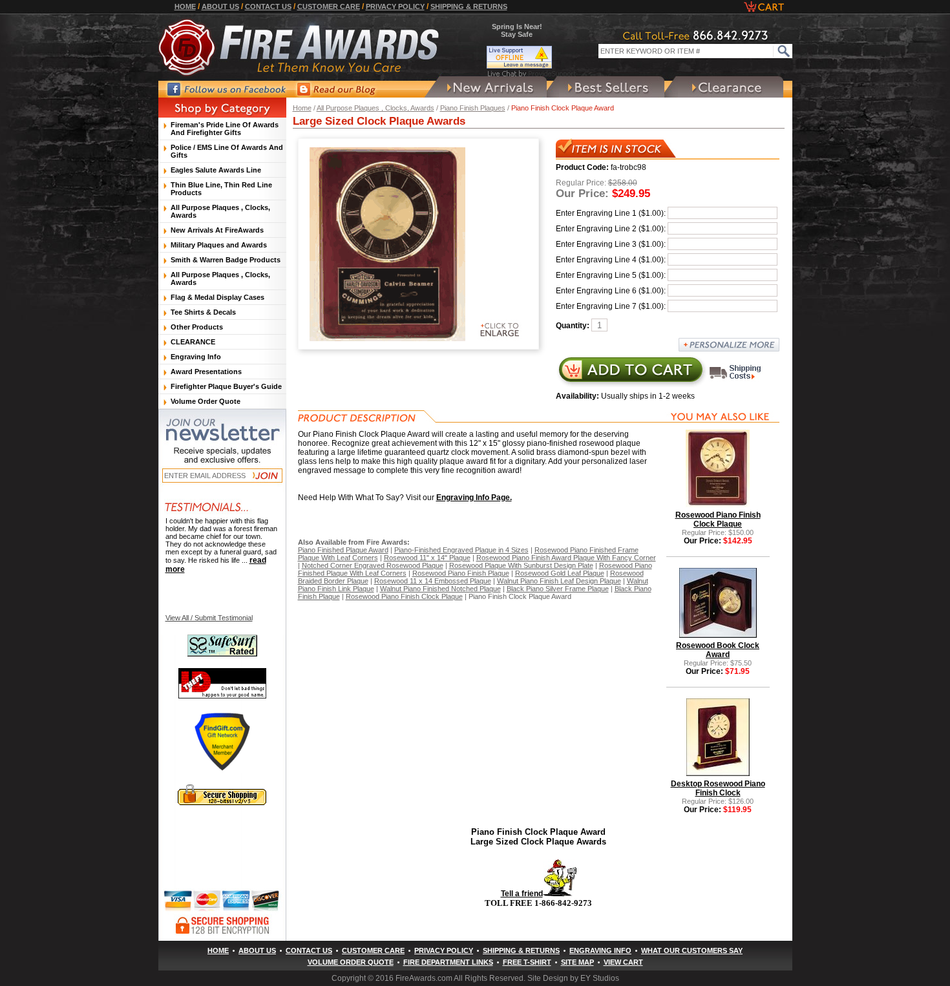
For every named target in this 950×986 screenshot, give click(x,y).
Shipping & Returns (468, 6)
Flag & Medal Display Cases (217, 297)
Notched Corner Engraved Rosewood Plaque (372, 565)
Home (185, 6)
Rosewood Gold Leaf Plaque (559, 573)
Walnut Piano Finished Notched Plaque (440, 589)
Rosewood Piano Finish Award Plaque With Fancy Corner (566, 557)
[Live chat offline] (532, 57)
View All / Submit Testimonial (209, 618)
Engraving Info (196, 357)
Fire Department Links (448, 962)
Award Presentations (206, 371)
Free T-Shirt (527, 962)
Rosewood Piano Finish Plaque (460, 573)
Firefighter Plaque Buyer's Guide (226, 386)
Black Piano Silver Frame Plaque (558, 589)
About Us (220, 6)
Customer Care (328, 6)
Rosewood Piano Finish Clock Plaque (404, 596)
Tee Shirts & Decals (203, 312)
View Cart (623, 962)
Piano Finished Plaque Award (343, 550)
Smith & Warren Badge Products (225, 260)
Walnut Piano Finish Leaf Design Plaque (559, 581)
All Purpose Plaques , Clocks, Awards (375, 108)
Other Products (197, 327)
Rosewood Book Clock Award (717, 650)
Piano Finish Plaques (472, 108)
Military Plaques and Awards (219, 245)
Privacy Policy (395, 6)
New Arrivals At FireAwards (217, 230)
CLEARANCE (193, 342)
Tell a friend (522, 893)
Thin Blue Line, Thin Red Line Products (221, 188)
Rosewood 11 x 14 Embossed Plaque (432, 581)
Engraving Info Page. (474, 497)
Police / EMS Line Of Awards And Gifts (227, 151)
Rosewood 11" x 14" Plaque (427, 557)
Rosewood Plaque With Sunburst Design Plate (521, 565)
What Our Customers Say (692, 950)
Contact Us (268, 6)
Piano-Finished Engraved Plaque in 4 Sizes (461, 550)
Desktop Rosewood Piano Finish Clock (718, 788)
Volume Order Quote (205, 401)
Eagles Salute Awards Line (216, 170)
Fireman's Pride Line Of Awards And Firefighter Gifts (225, 128)
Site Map (577, 962)
